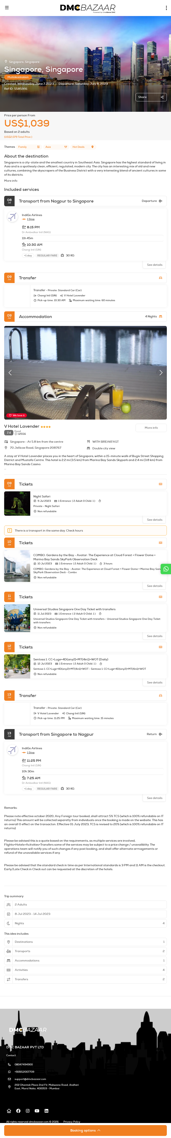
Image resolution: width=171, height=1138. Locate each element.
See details (154, 265)
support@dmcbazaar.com (30, 1079)
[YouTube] (37, 1111)
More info (10, 181)
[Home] (8, 1111)
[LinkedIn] (46, 1111)
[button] (10, 373)
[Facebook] (18, 1111)
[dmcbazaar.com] (27, 1030)
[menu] (166, 8)
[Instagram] (27, 1111)
